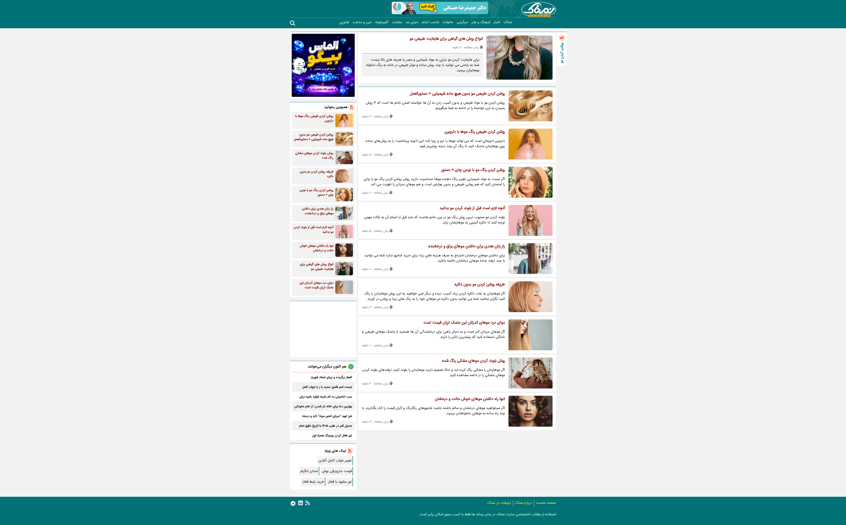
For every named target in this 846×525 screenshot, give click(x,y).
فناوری (344, 22)
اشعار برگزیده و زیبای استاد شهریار (331, 377)
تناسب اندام (430, 22)
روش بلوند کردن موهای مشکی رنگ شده (473, 361)
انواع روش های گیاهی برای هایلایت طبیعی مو (446, 39)
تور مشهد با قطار (340, 481)
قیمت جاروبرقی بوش (337, 471)
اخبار (497, 22)
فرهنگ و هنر (480, 22)
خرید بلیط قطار (313, 481)
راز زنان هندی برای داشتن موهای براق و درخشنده (466, 246)
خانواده (448, 22)
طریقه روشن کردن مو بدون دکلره (480, 284)
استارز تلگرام (309, 471)
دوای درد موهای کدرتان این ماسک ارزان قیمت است (464, 322)
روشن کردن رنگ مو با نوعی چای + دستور (473, 170)
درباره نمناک (523, 503)
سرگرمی (462, 22)
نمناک (508, 22)
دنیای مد (412, 22)
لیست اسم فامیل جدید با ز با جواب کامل (327, 387)
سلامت (397, 22)
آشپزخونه (381, 22)
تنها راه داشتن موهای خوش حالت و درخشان (470, 399)
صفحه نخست (546, 503)
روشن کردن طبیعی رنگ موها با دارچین (475, 132)
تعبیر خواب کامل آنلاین (335, 460)
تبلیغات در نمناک (499, 503)
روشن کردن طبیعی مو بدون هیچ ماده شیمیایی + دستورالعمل (457, 93)
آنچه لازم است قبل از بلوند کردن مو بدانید (472, 208)
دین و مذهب (362, 22)
